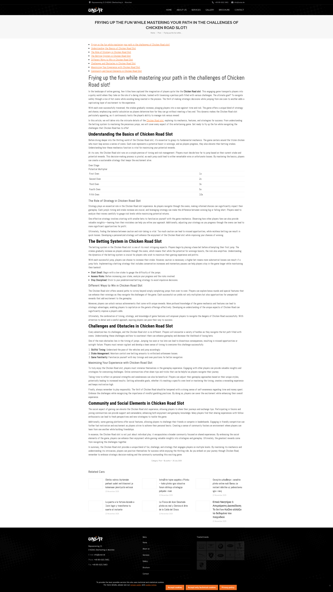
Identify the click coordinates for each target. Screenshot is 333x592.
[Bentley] (211, 546)
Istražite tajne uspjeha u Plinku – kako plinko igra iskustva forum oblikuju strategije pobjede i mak (174, 485)
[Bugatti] (230, 546)
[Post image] (95, 483)
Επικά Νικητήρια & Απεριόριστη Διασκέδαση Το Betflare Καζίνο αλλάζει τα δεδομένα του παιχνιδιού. (227, 509)
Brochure (146, 567)
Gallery (145, 561)
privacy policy (135, 585)
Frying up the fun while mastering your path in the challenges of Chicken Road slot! (130, 44)
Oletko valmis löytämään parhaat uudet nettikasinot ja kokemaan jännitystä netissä (119, 483)
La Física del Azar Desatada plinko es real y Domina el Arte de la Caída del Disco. (173, 505)
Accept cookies (175, 587)
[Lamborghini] (211, 555)
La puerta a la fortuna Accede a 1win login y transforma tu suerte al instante (119, 505)
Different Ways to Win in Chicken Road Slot (112, 59)
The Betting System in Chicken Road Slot (111, 56)
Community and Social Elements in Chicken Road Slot (116, 71)
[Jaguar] (201, 555)
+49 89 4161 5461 (101, 559)
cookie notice (150, 585)
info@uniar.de (239, 2)
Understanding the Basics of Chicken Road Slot (113, 48)
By (167, 460)
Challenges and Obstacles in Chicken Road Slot (113, 63)
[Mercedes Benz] (240, 555)
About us (146, 548)
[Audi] (201, 546)
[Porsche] (201, 565)
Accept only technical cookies (202, 587)
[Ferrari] (240, 546)
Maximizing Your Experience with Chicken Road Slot (115, 67)
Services (146, 555)
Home (145, 542)
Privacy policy (228, 587)
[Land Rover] (220, 555)
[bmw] (220, 546)
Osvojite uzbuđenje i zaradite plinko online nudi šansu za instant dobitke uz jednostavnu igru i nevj (227, 485)
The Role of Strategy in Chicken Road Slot (111, 52)
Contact (146, 573)
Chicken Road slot (155, 120)
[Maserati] (230, 555)
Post (160, 460)
